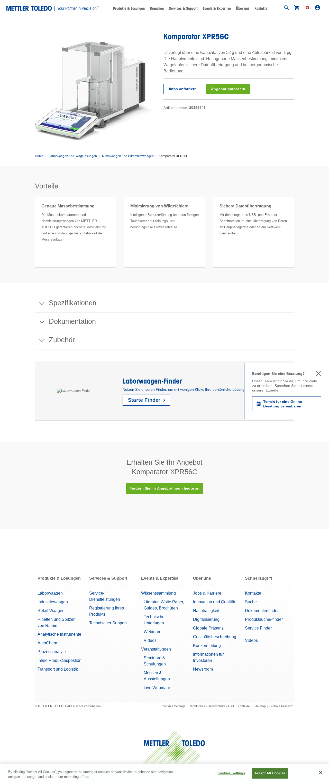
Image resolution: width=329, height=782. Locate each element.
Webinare (152, 632)
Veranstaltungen (156, 649)
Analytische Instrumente (59, 634)
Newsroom (203, 669)
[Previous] (33, 238)
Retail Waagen (51, 610)
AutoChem (47, 643)
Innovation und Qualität (214, 602)
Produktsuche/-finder (264, 619)
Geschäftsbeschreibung (214, 637)
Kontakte (260, 8)
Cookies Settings (173, 706)
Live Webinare (157, 687)
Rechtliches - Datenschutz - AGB (211, 706)
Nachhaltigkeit (206, 610)
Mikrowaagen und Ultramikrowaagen (128, 156)
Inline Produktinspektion (59, 660)
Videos (150, 640)
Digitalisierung (206, 619)
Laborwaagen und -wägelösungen (73, 156)
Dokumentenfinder (262, 610)
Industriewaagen (53, 602)
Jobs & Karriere (207, 593)
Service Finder (258, 628)
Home (39, 156)
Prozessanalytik (52, 652)
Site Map (259, 706)
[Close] (320, 772)
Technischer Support (108, 623)
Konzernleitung (207, 645)
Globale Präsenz (208, 628)
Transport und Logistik (58, 669)
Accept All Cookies (269, 773)
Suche (251, 602)
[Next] (296, 238)
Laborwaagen (50, 593)
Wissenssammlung (158, 593)
